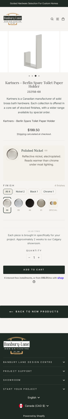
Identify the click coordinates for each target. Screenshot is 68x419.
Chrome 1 (48, 191)
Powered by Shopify (34, 415)
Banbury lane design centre (28, 362)
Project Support (17, 371)
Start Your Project (20, 389)
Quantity (34, 250)
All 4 (7, 191)
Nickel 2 (20, 191)
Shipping (21, 134)
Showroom (12, 380)
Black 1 (34, 191)
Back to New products (37, 311)
